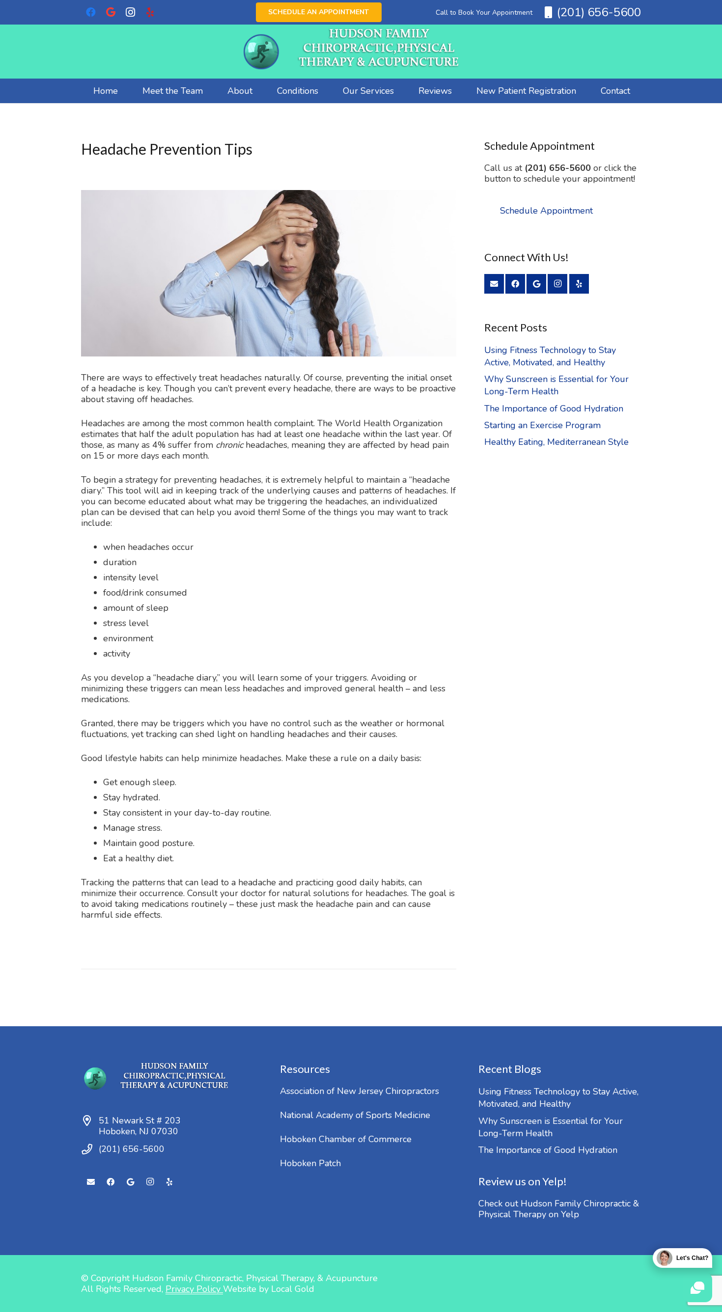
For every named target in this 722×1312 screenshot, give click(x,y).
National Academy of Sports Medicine (355, 1115)
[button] (260, 90)
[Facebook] (91, 12)
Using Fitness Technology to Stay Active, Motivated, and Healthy (550, 356)
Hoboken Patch (310, 1163)
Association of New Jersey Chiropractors (359, 1091)
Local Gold (292, 1289)
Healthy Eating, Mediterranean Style (556, 442)
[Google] (110, 12)
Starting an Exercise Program (542, 425)
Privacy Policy (194, 1289)
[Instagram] (130, 12)
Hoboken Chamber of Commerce (346, 1139)
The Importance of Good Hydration (553, 408)
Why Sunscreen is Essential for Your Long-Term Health (556, 385)
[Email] (494, 284)
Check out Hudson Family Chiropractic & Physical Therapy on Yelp (558, 1209)
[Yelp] (150, 12)
